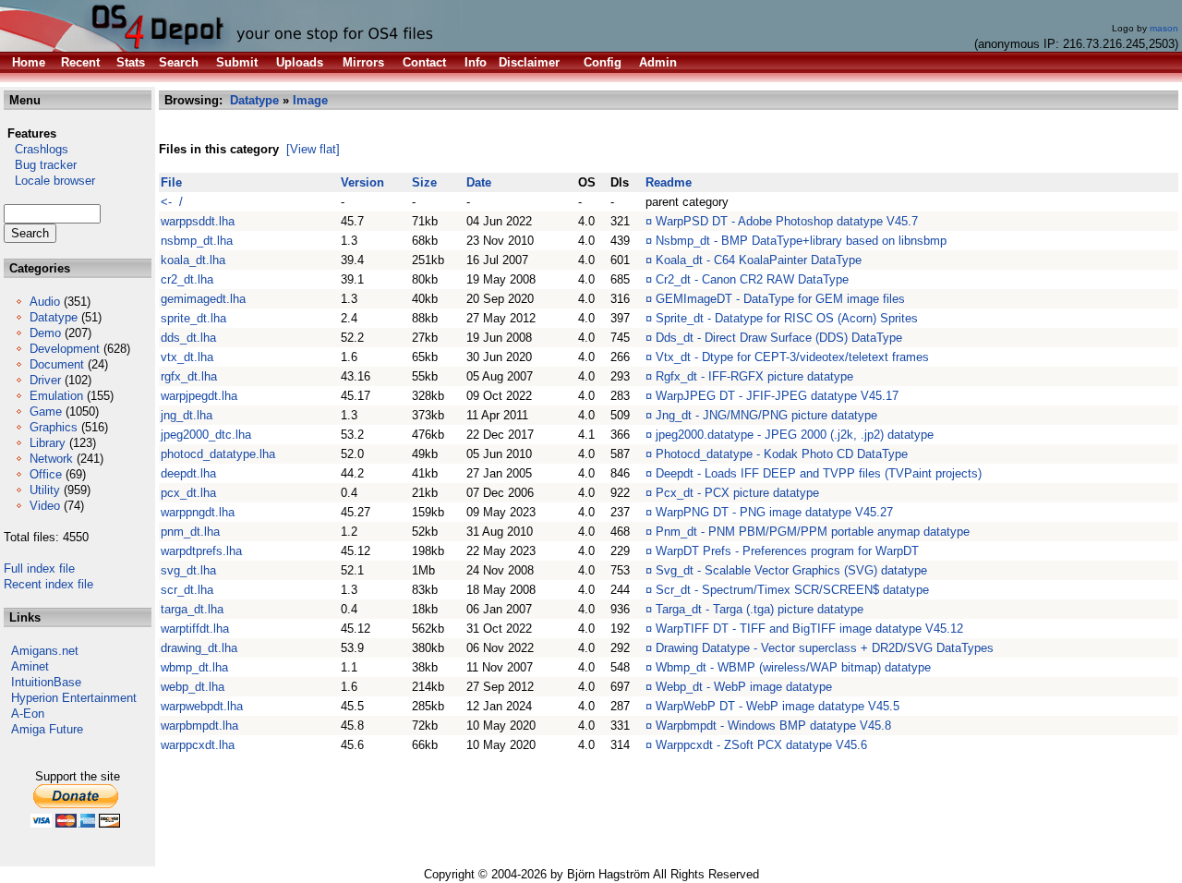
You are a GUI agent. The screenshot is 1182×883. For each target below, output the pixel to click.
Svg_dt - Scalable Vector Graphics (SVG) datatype (791, 570)
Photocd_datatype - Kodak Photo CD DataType (782, 454)
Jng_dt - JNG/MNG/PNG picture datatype (766, 415)
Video (45, 506)
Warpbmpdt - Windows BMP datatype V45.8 (773, 725)
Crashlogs (36, 149)
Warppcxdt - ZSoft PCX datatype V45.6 (761, 745)
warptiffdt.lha (195, 628)
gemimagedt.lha (203, 299)
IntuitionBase (46, 682)
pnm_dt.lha (190, 531)
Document (57, 364)
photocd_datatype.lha (218, 454)
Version (362, 182)
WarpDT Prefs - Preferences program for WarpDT (787, 551)
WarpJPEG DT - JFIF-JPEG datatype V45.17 (777, 396)
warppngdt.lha (198, 512)
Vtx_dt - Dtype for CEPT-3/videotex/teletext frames (792, 357)
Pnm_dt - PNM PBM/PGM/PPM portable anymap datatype (813, 531)
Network (51, 459)
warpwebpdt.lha (202, 706)
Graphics (54, 427)
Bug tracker (40, 165)
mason (1164, 28)
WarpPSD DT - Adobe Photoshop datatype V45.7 (787, 221)
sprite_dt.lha (193, 318)
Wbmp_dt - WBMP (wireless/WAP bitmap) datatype (793, 667)
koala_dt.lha (193, 260)
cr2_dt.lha (187, 279)
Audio (45, 301)
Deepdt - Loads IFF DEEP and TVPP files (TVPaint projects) (819, 473)
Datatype (54, 317)
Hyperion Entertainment (74, 698)
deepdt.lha (188, 473)
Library (48, 443)
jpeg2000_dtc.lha (206, 435)
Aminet (30, 666)
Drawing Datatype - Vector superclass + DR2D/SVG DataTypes (825, 648)
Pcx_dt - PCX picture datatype (737, 493)
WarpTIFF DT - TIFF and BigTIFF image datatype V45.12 (809, 628)
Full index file (39, 568)
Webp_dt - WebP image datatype (744, 687)
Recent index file (48, 584)
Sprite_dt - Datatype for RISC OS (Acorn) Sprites (787, 318)
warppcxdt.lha (198, 745)
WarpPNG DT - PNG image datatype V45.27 (774, 512)
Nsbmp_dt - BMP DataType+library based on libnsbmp (801, 241)
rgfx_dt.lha (189, 376)
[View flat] (313, 149)
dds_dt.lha (188, 338)
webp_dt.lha (192, 687)
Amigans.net (44, 651)
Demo (45, 333)
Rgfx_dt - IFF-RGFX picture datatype (754, 376)
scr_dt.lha (187, 590)
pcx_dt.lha (188, 493)
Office (46, 474)
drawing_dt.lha (199, 648)
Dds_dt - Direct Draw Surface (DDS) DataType (779, 338)
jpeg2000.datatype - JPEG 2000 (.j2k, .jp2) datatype (795, 435)
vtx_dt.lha (187, 357)
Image (310, 100)
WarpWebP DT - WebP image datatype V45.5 (777, 706)
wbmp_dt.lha (194, 667)
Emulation (56, 396)
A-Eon (27, 713)
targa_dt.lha (192, 609)
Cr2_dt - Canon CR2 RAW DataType (752, 279)
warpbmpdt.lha (199, 725)
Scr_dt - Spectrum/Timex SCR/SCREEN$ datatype (792, 590)
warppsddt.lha (198, 221)
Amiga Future (47, 729)
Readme (668, 182)
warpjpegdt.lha (199, 396)
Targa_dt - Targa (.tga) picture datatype (759, 609)
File (171, 182)
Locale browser (49, 180)
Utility (45, 490)
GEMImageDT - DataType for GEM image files (780, 299)
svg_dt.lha (188, 570)
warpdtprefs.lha (201, 551)
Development (65, 349)
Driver (45, 380)
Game (46, 411)
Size (424, 182)
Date (478, 182)
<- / (172, 202)
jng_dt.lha (186, 415)
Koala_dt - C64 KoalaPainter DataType (759, 260)
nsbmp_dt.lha (197, 241)
